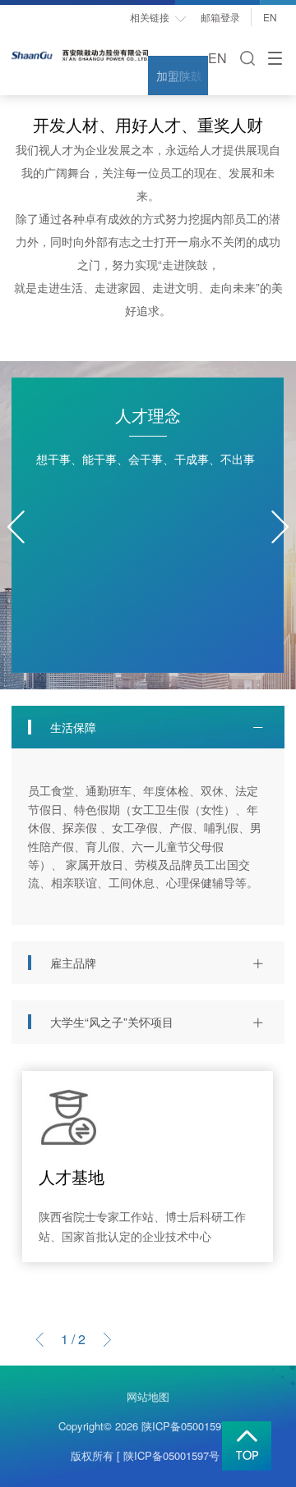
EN (273, 17)
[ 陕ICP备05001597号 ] (171, 1455)
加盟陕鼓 (179, 75)
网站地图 (148, 1396)
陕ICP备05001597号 (189, 1426)
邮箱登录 (220, 17)
